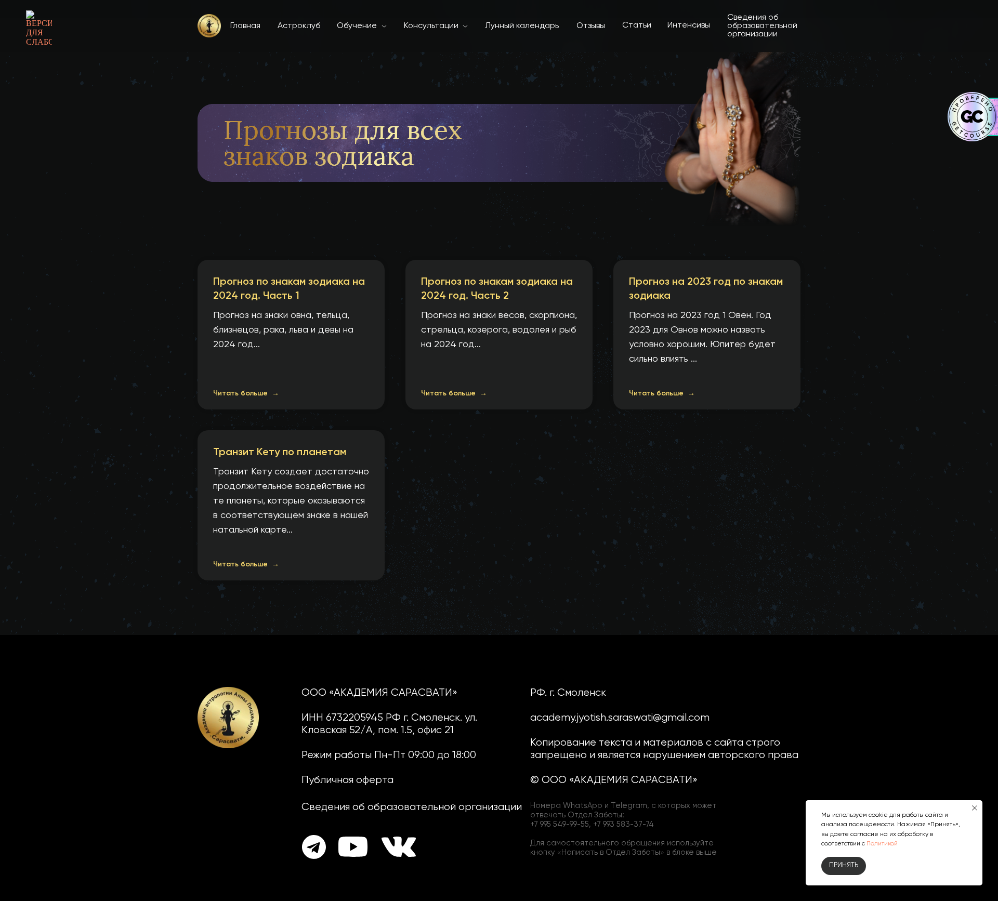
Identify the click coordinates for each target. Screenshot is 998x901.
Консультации (431, 26)
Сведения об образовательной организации (762, 26)
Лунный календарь (522, 26)
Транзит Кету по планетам (279, 452)
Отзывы (590, 26)
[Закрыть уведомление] (974, 808)
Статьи (636, 25)
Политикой (882, 844)
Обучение (357, 26)
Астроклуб (299, 26)
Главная (245, 26)
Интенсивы (688, 25)
